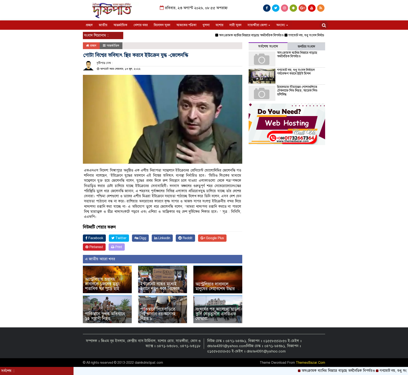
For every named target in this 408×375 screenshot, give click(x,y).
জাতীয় (103, 25)
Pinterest (95, 247)
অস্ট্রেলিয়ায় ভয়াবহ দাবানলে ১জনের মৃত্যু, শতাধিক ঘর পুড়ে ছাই (102, 284)
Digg (142, 238)
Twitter (120, 238)
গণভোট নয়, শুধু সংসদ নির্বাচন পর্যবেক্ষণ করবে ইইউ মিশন (313, 35)
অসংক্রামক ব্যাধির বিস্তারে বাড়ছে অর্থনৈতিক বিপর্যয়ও (240, 35)
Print (118, 247)
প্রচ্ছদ (89, 25)
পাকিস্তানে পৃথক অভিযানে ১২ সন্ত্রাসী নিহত (105, 316)
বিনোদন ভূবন (162, 25)
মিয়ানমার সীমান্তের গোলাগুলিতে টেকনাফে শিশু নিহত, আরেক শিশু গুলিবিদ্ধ (297, 91)
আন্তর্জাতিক (120, 25)
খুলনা (206, 25)
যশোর (219, 25)
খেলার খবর (140, 25)
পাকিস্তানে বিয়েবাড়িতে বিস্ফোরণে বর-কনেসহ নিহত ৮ (158, 314)
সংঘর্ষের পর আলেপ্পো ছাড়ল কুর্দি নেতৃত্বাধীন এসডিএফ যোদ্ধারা (218, 314)
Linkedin (163, 238)
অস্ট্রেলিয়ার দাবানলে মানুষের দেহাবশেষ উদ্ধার (215, 286)
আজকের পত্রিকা (186, 25)
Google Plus (214, 238)
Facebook (95, 238)
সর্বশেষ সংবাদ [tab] (268, 46)
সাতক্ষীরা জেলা (258, 25)
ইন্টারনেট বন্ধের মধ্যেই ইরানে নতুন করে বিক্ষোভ (160, 286)
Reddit (187, 238)
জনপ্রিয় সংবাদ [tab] (306, 46)
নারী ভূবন (235, 25)
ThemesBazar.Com (310, 363)
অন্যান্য (281, 25)
